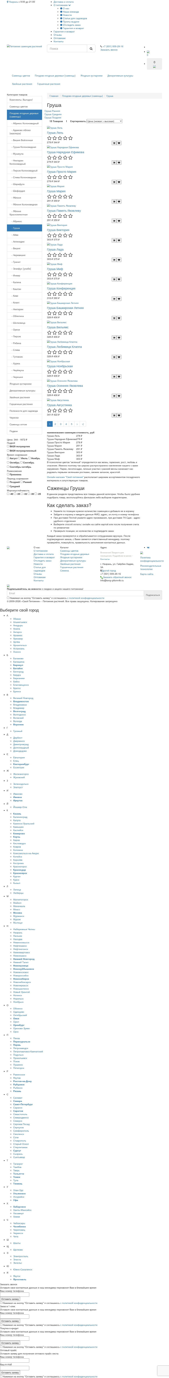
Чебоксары (19, 1223)
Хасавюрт (18, 1213)
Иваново (17, 793)
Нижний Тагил (20, 962)
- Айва (14, 234)
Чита (15, 1236)
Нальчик (17, 935)
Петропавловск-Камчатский (28, 1051)
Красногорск (20, 866)
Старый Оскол (21, 1143)
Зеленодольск (20, 783)
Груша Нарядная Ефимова (65, 152)
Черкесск (18, 1233)
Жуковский (19, 777)
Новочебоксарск (22, 982)
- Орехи (15, 329)
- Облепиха (17, 316)
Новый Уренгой (21, 992)
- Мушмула (16, 153)
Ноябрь (35, 458)
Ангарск (17, 632)
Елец (16, 760)
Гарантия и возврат (73, 28)
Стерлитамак (20, 1147)
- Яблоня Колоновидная (23, 204)
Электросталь (20, 1256)
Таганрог (18, 1163)
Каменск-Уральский (23, 823)
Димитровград (21, 744)
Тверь (16, 1170)
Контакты (59, 41)
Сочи (16, 1137)
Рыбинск (17, 1087)
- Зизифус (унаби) (20, 268)
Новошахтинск (21, 988)
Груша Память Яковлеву (64, 210)
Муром (17, 919)
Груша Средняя (53, 114)
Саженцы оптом (18, 424)
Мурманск (18, 916)
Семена (64, 570)
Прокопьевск (20, 1058)
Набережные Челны (24, 929)
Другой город (109, 570)
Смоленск (18, 1134)
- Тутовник (16, 356)
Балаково (18, 658)
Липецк (17, 889)
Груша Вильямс (57, 327)
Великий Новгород (23, 698)
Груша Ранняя (52, 110)
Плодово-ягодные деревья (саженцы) (55, 75)
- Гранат (15, 261)
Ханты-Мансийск (22, 1210)
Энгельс (17, 1262)
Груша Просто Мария (61, 171)
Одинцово (18, 1011)
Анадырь (18, 625)
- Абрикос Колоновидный (24, 123)
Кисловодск (19, 843)
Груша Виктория (58, 230)
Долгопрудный (21, 747)
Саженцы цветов (21, 75)
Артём (16, 641)
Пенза (16, 1038)
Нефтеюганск (20, 949)
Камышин (18, 826)
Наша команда (70, 11)
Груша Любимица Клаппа (64, 346)
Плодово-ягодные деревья (74, 554)
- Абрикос (16, 221)
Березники (19, 678)
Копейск (17, 856)
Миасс (16, 909)
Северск (17, 1120)
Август (13, 458)
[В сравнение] (119, 143)
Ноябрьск (18, 1001)
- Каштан (15, 288)
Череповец (19, 1229)
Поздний (14, 482)
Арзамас (17, 635)
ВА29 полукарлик (19, 446)
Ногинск (17, 995)
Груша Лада (55, 249)
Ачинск (17, 651)
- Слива (15, 349)
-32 (25, 493)
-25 (39, 493)
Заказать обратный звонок (117, 577)
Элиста (17, 1259)
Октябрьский (20, 1015)
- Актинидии (17, 241)
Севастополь (20, 1114)
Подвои (14, 431)
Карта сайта (146, 574)
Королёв (17, 859)
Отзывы (58, 34)
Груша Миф (55, 269)
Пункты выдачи (70, 21)
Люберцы (18, 892)
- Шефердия (17, 190)
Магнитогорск (20, 899)
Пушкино (18, 1064)
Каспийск (18, 830)
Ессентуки (18, 767)
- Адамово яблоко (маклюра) (20, 131)
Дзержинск (19, 741)
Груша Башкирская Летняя (65, 308)
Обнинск (17, 1008)
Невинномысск (21, 942)
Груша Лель (55, 132)
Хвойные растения (22, 83)
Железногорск (21, 774)
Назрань (13, 1)
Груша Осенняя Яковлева (65, 385)
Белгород (18, 671)
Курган (16, 876)
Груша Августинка (59, 405)
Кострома (18, 863)
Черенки (14, 417)
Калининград (20, 816)
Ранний (27, 482)
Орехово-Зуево (21, 1028)
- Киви (14, 295)
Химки (16, 1216)
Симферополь (21, 1130)
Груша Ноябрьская (60, 366)
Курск (16, 879)
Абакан (17, 618)
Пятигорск (18, 1068)
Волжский (18, 717)
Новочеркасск (20, 985)
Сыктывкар (19, 1157)
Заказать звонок (109, 49)
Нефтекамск (20, 945)
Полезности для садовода (24, 410)
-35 (18, 493)
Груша (109, 95)
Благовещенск (21, 684)
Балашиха (18, 661)
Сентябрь (28, 462)
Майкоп (17, 902)
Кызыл (16, 883)
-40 (11, 493)
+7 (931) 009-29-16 (113, 46)
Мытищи (17, 922)
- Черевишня (17, 255)
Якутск (16, 1276)
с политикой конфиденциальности (85, 597)
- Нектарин (16, 309)
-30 (32, 493)
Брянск (17, 691)
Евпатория (19, 757)
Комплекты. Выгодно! (21, 99)
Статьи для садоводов (74, 18)
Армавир (18, 638)
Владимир (18, 707)
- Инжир (15, 275)
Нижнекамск (19, 955)
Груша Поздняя (53, 117)
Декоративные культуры (120, 75)
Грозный (17, 731)
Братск (16, 688)
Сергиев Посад (21, 1124)
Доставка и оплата (64, 1)
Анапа (16, 628)
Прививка (15, 474)
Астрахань (18, 648)
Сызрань (18, 1153)
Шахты (16, 1243)
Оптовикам (60, 38)
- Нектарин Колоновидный (18, 162)
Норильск (18, 998)
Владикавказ (20, 704)
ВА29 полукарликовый (22, 450)
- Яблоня (15, 197)
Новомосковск (20, 972)
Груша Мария (56, 191)
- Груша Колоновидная (23, 146)
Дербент (17, 737)
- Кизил (14, 302)
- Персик (15, 336)
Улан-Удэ (18, 1190)
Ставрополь (19, 1140)
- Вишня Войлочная (21, 140)
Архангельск (20, 645)
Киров (16, 840)
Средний (14, 486)
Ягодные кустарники (91, 75)
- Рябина (15, 343)
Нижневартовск (21, 952)
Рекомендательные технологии (150, 567)
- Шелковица (17, 322)
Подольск (18, 1054)
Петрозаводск (20, 1048)
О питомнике (61, 5)
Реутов (16, 1077)
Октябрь (14, 462)
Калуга (16, 820)
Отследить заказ (71, 24)
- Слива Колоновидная (23, 177)
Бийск (16, 681)
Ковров (17, 846)
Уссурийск (18, 1196)
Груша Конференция (61, 288)
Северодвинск (21, 1117)
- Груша (15, 228)
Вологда (17, 721)
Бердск (17, 674)
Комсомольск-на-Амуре (26, 853)
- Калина (15, 282)
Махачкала (19, 906)
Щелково (18, 1249)
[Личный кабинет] (150, 47)
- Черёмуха (17, 370)
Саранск (17, 1107)
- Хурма (15, 363)
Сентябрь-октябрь (20, 466)
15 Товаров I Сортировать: (68, 121)
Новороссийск (20, 975)
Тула (15, 1180)
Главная (54, 95)
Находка (17, 939)
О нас (65, 8)
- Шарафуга (17, 184)
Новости (67, 15)
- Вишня (15, 248)
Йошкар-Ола (20, 807)
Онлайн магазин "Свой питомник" (65, 477)
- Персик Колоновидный (23, 170)
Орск (15, 1031)
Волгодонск (19, 714)
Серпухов (18, 1127)
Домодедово (20, 750)
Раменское (19, 1074)
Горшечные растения (48, 83)
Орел (16, 1021)
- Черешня (16, 377)
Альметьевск (20, 622)
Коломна (18, 850)
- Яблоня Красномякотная (19, 212)
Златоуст (18, 787)
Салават (17, 1097)
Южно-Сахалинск (22, 1269)
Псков (16, 1061)
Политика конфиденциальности (152, 559)
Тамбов (17, 1167)
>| (83, 424)
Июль (24, 458)
